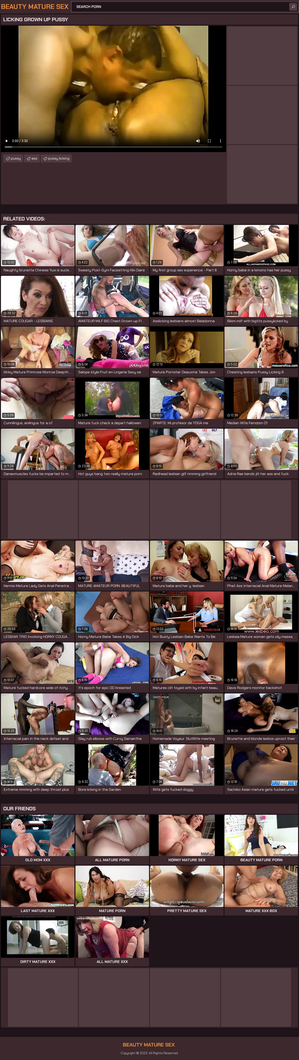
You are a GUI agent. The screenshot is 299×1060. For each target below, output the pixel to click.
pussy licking (58, 158)
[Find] (293, 7)
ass (34, 158)
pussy (16, 158)
